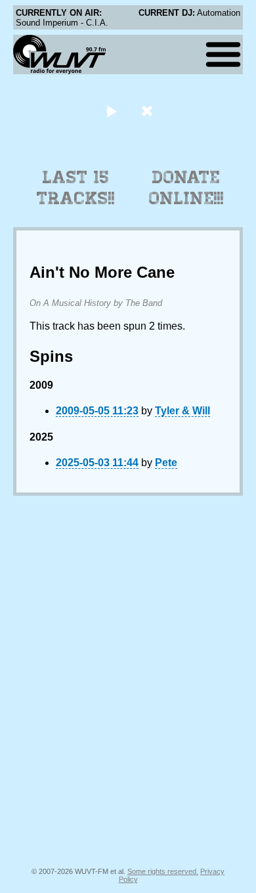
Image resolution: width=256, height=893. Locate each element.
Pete (166, 462)
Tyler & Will (182, 410)
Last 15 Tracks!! (76, 188)
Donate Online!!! (186, 188)
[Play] (111, 110)
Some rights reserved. (162, 871)
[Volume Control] (148, 110)
